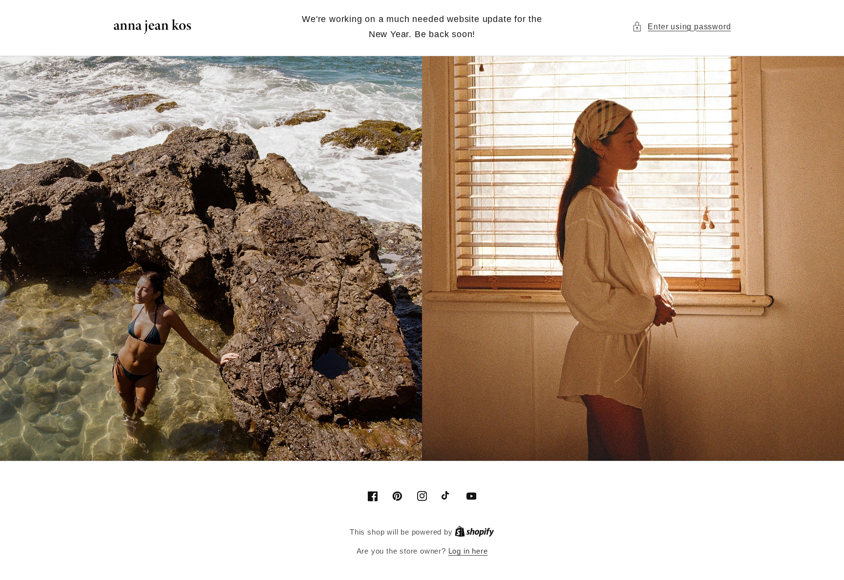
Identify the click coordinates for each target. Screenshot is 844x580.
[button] (681, 26)
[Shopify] (474, 532)
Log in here (468, 551)
